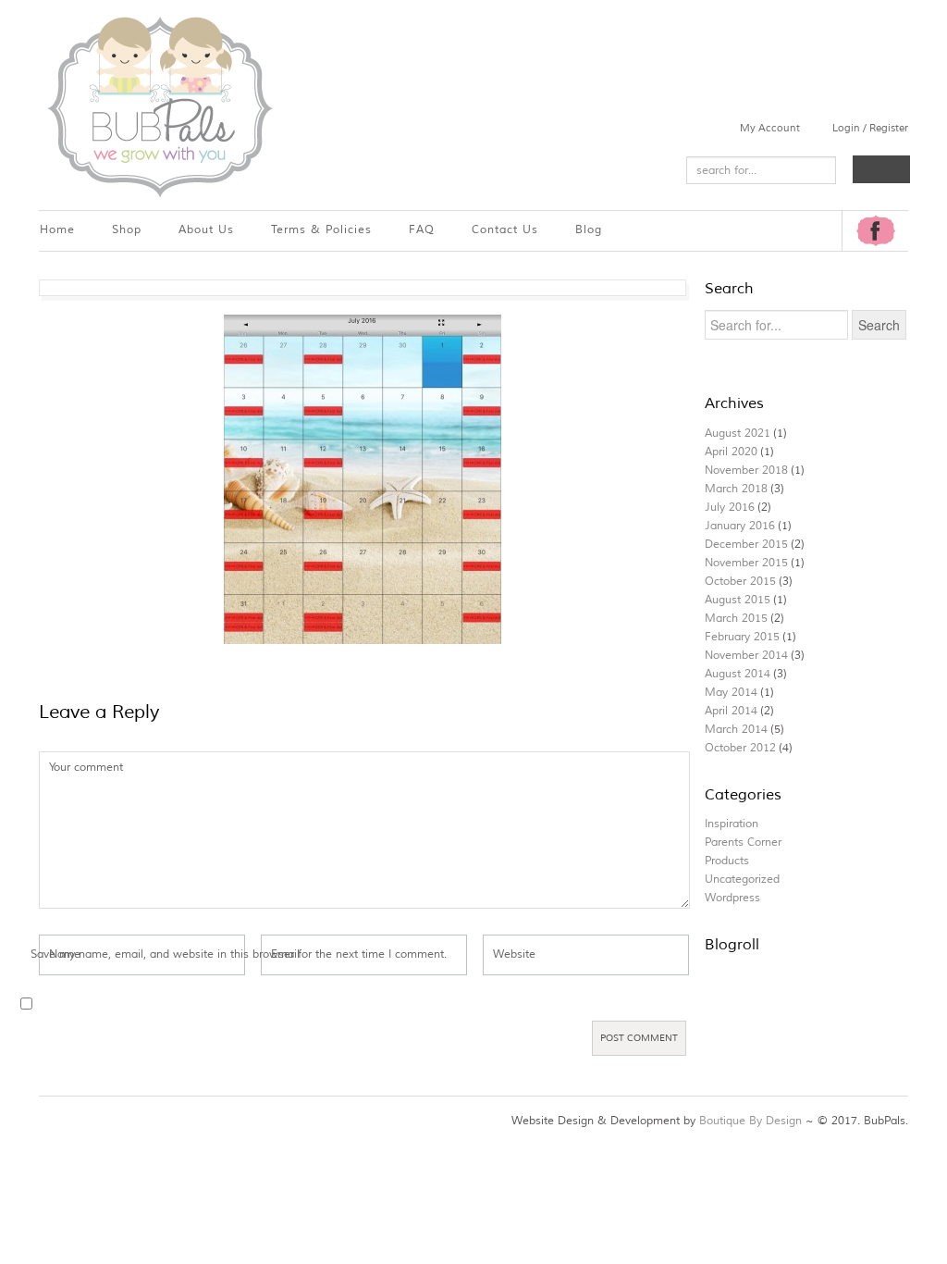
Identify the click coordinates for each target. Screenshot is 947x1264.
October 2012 (740, 748)
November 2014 (746, 656)
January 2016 (740, 526)
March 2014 (736, 730)
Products (727, 861)
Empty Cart (881, 169)
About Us (206, 230)
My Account (770, 127)
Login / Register (870, 127)
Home (57, 230)
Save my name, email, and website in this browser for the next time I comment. (239, 954)
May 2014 (731, 693)
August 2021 (737, 433)
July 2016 (730, 507)
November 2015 (746, 563)
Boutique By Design (750, 1121)
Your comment (86, 768)
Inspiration (731, 824)
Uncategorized (742, 879)
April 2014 (731, 711)
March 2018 (736, 489)
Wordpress (732, 898)
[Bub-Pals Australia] (159, 105)
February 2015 (742, 637)
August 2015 (737, 600)
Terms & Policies (321, 230)
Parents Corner (743, 842)
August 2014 (737, 674)
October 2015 (740, 582)
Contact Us (505, 230)
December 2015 (746, 544)
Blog (588, 230)
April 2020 (731, 452)
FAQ (422, 230)
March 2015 (736, 619)
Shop (126, 230)
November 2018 (746, 470)
